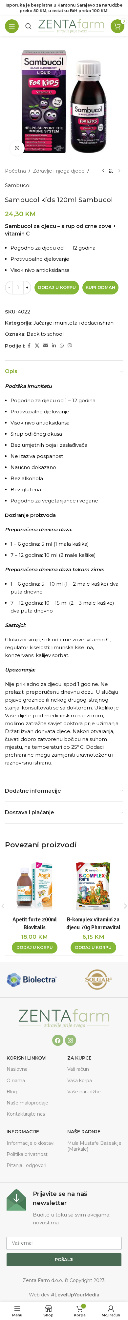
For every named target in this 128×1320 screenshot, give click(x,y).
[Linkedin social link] (54, 345)
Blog (12, 1092)
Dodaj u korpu (57, 287)
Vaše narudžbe (84, 1092)
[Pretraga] (28, 26)
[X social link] (37, 345)
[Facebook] (57, 1040)
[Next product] (119, 171)
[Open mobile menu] (12, 26)
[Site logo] (71, 26)
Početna (15, 171)
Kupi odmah (100, 287)
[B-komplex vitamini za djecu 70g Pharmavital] (93, 886)
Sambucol (18, 185)
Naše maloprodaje (27, 1103)
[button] (34, 947)
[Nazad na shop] (111, 171)
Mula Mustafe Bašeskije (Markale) (94, 1146)
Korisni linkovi (27, 1058)
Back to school (45, 334)
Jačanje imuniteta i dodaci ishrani (74, 323)
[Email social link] (45, 345)
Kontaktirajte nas (26, 1114)
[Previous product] (103, 171)
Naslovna (17, 1069)
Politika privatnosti (28, 1154)
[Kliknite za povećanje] (17, 148)
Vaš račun (78, 1069)
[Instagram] (70, 1040)
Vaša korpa (79, 1081)
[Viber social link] (70, 345)
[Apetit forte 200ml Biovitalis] (34, 886)
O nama (16, 1081)
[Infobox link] (64, 1208)
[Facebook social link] (29, 345)
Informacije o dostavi (30, 1143)
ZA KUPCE (79, 1058)
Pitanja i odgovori (26, 1165)
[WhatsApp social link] (62, 345)
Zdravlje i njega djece (59, 171)
